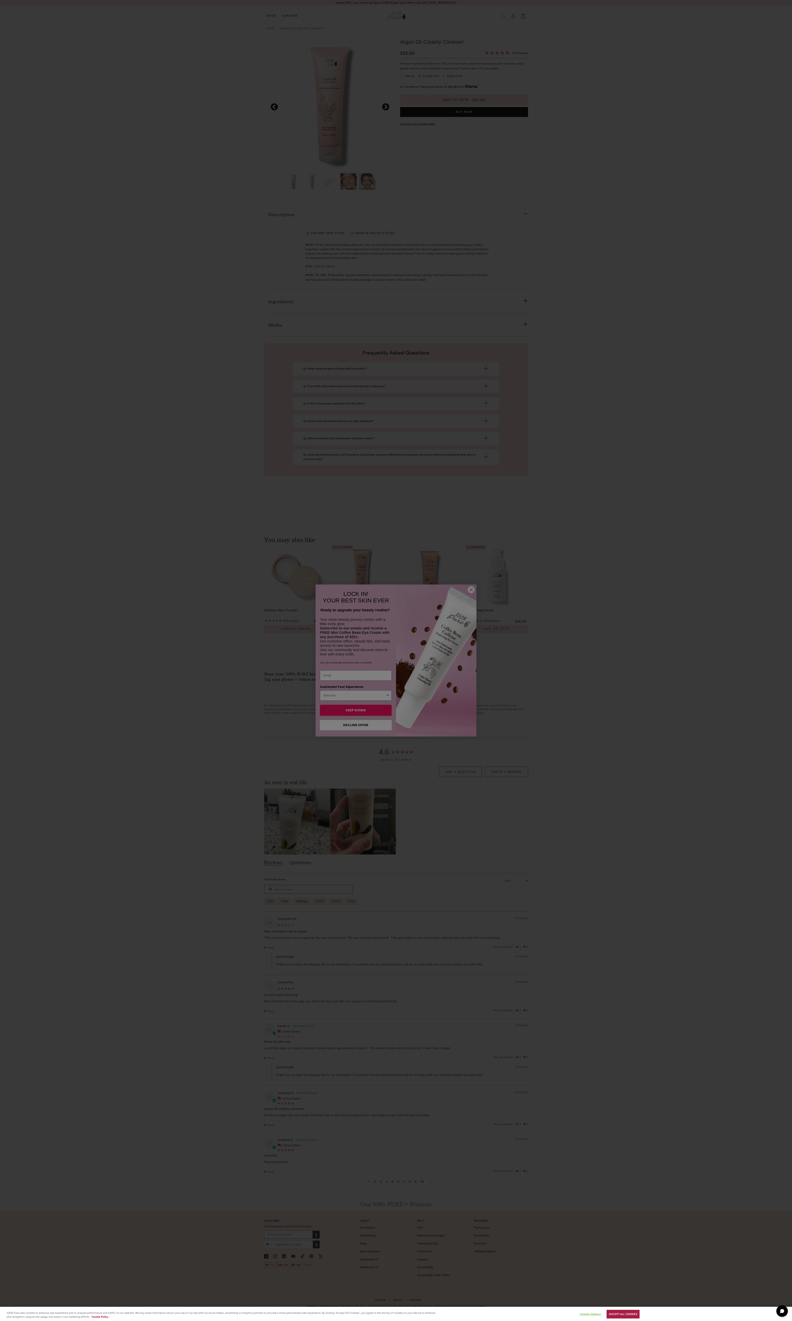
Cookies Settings (590, 1314)
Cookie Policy (100, 1316)
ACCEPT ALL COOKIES (623, 1314)
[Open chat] (782, 1311)
